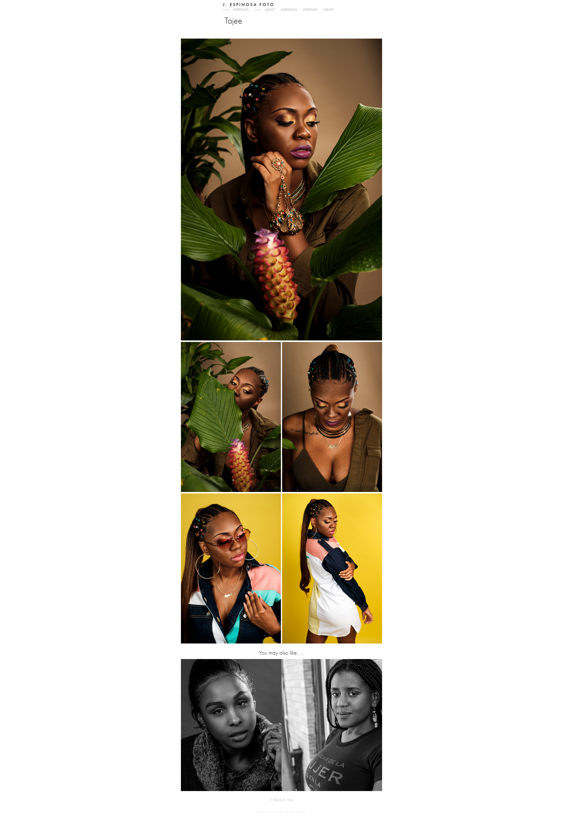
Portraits (310, 10)
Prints (258, 10)
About (270, 10)
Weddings (289, 10)
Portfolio (241, 10)
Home (226, 10)
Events (328, 10)
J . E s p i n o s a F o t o (248, 4)
